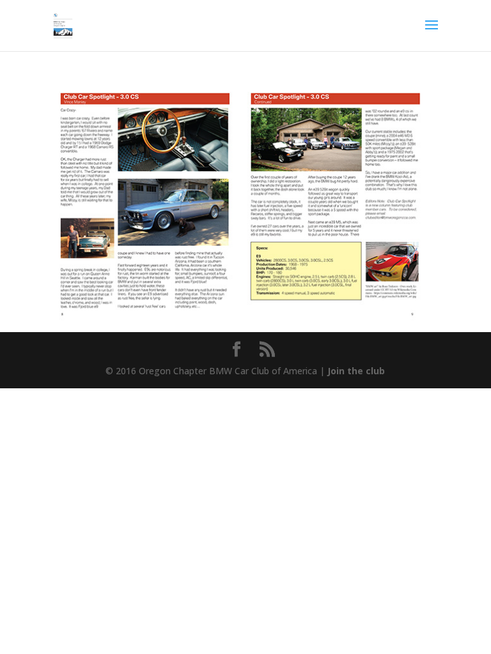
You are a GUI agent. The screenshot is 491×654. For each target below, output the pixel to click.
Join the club (356, 371)
